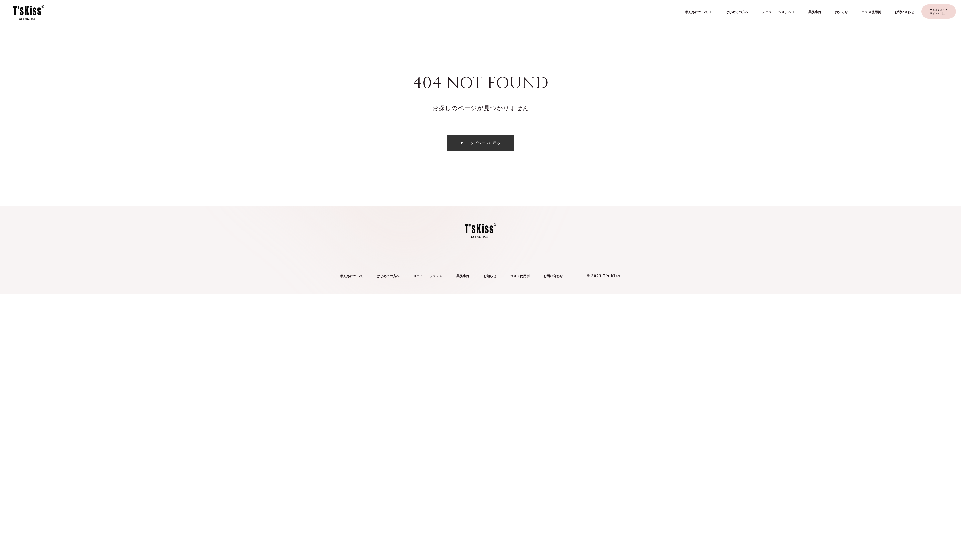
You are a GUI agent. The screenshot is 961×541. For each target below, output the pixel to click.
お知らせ (841, 12)
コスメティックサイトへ (938, 12)
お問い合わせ (904, 12)
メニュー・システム (776, 12)
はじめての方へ (737, 12)
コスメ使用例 (871, 12)
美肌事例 (814, 12)
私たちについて (696, 12)
